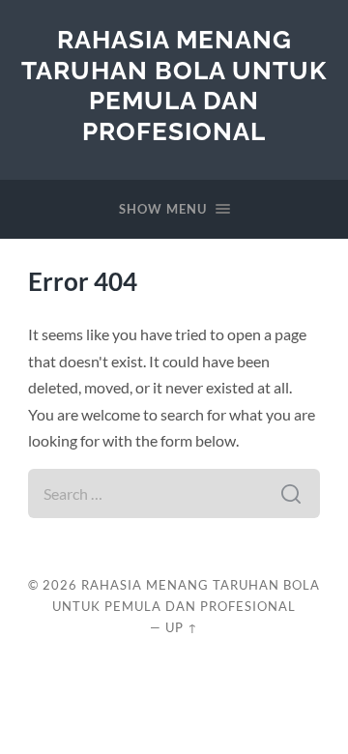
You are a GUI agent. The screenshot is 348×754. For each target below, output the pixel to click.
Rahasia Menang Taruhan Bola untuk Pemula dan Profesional (174, 85)
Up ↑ (181, 627)
